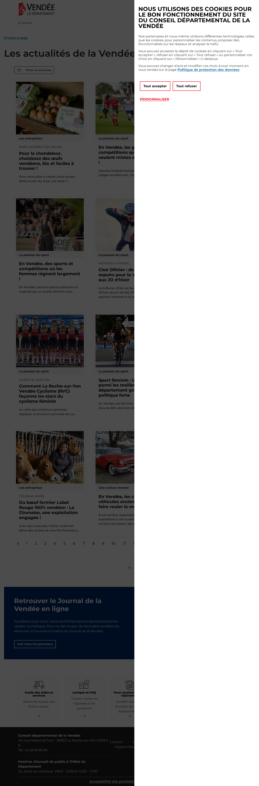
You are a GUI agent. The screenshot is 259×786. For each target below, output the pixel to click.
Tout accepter (155, 86)
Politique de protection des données (208, 70)
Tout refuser (186, 86)
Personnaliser (154, 99)
